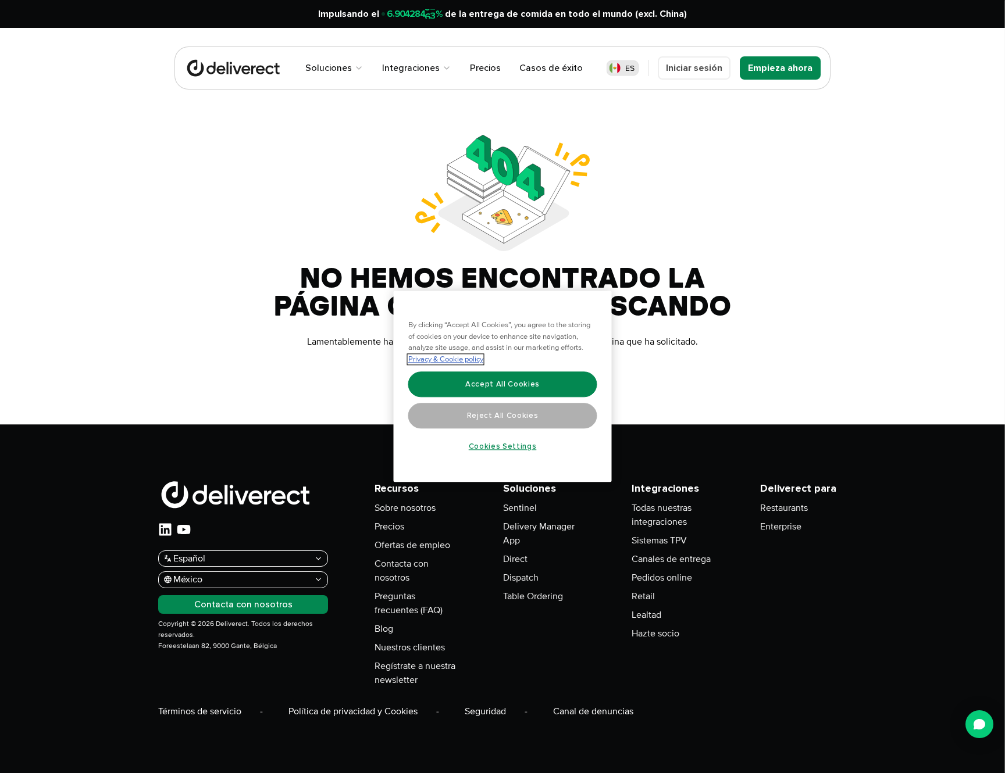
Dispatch (521, 578)
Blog (384, 629)
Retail (643, 596)
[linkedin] (165, 529)
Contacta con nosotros (402, 571)
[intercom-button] (979, 724)
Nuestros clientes (410, 647)
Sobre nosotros (405, 508)
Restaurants (784, 508)
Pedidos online (662, 578)
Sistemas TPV (659, 540)
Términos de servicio (199, 711)
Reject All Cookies (503, 415)
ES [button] (630, 68)
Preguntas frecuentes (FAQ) (409, 603)
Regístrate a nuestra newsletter (415, 673)
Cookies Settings (503, 446)
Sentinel (520, 508)
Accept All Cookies (502, 384)
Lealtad (646, 615)
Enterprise (780, 526)
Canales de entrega (671, 559)
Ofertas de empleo (412, 545)
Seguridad (485, 711)
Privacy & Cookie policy (445, 359)
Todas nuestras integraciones (662, 515)
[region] (503, 386)
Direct (515, 559)
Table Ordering (533, 596)
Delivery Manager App (539, 533)
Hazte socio (655, 633)
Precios (389, 526)
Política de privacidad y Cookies (353, 711)
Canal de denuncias (593, 711)
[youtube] (184, 529)
